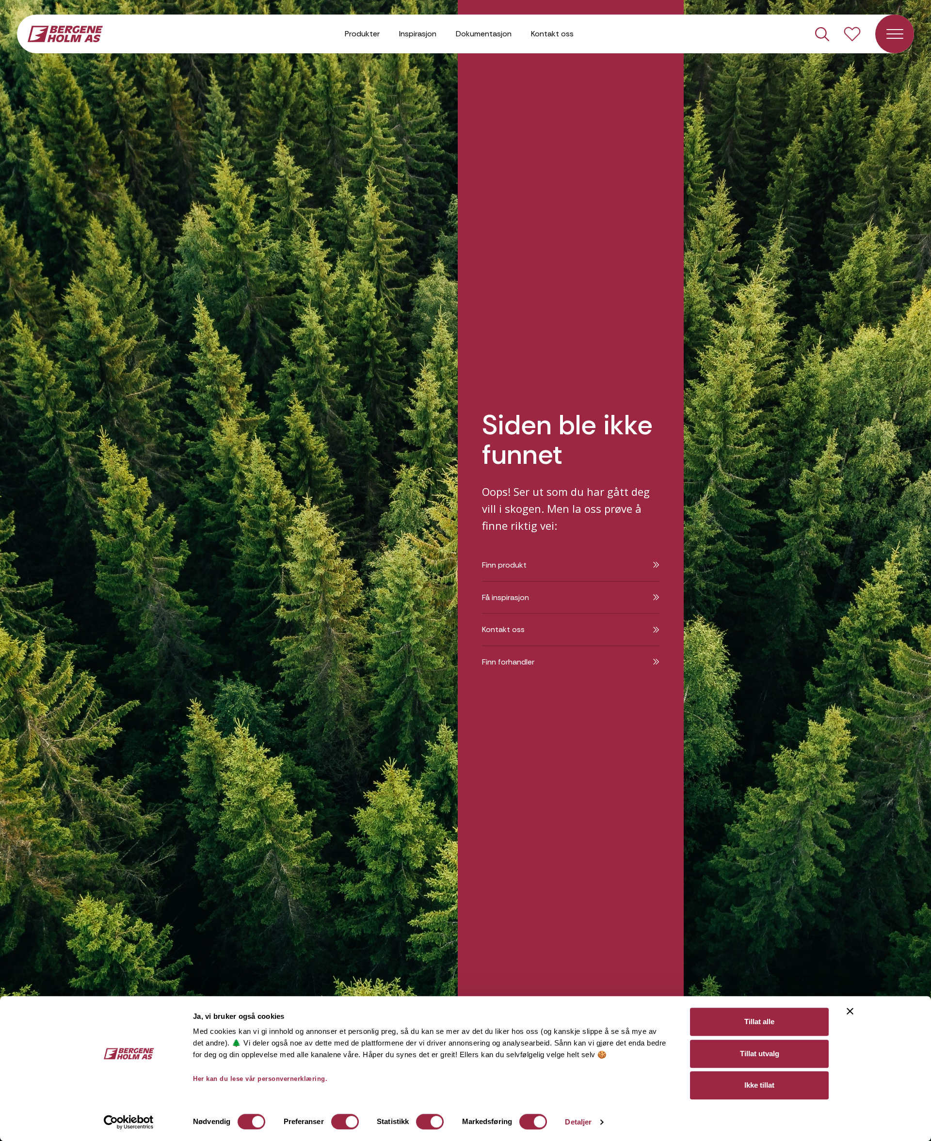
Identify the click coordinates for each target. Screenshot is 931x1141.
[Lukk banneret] (850, 1011)
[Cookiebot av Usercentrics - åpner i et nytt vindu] (128, 1122)
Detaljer (578, 1122)
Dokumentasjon (484, 34)
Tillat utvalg (759, 1053)
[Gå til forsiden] (65, 33)
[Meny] (894, 34)
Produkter (362, 34)
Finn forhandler (508, 662)
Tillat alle (759, 1021)
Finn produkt (504, 565)
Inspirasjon (417, 34)
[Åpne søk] (822, 34)
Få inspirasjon (505, 597)
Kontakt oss (552, 34)
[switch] (345, 1121)
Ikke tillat (759, 1085)
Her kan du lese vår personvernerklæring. (260, 1078)
